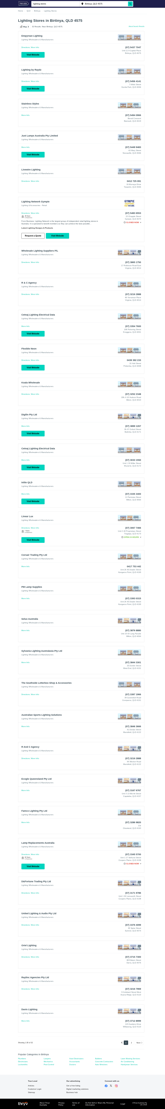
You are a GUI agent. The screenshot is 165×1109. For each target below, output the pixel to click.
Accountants (74, 1061)
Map (25, 27)
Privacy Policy (61, 1104)
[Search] (130, 4)
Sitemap (31, 1092)
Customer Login (34, 1089)
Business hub (72, 1092)
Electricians (23, 1061)
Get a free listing (73, 1086)
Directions (25, 47)
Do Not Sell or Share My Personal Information (99, 1104)
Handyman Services (129, 1064)
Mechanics (48, 1061)
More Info (35, 47)
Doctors (72, 1064)
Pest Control (49, 1064)
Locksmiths (22, 1064)
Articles (31, 1086)
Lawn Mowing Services (130, 1059)
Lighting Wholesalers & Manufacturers (37, 40)
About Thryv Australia (45, 1104)
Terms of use (76, 1104)
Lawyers (47, 1059)
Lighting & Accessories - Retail (34, 205)
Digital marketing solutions (77, 1089)
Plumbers (22, 1059)
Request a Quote (33, 236)
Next (138, 1043)
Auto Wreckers (101, 1064)
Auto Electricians (76, 1059)
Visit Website (33, 55)
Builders (98, 1059)
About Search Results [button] (136, 26)
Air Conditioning (127, 1061)
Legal (122, 1104)
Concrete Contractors (104, 1061)
